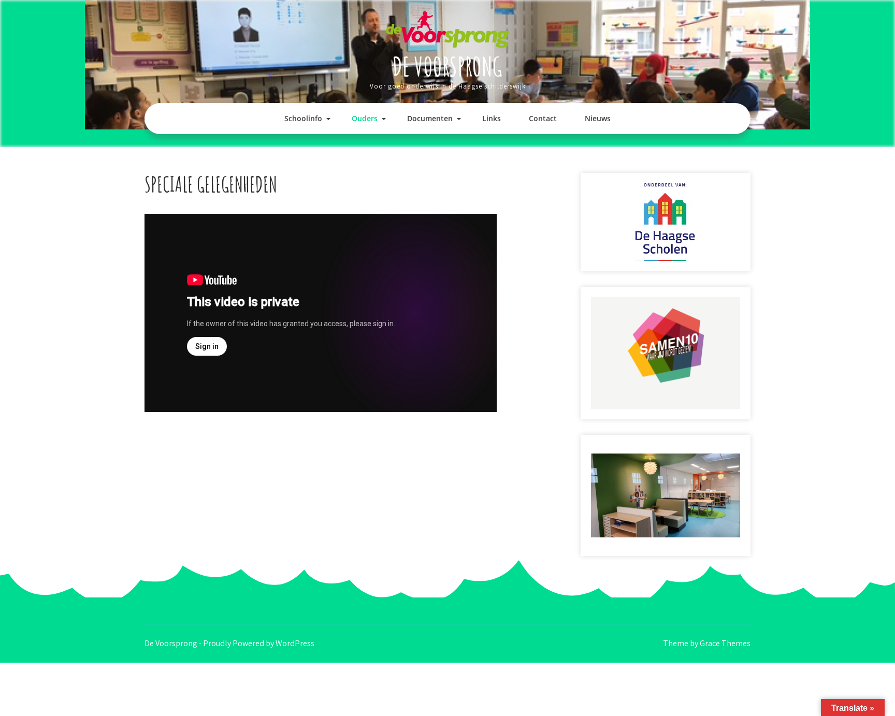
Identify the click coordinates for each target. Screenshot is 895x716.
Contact (543, 118)
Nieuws (598, 118)
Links (491, 118)
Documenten (430, 118)
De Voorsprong (447, 66)
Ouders (365, 118)
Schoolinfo (303, 118)
